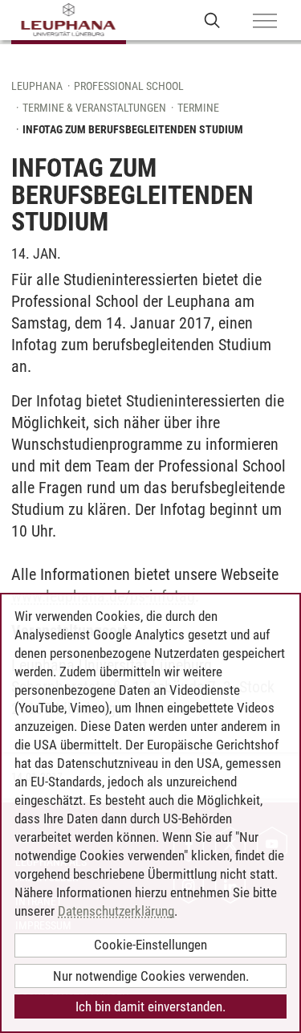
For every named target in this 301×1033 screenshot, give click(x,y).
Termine (198, 107)
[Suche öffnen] (212, 20)
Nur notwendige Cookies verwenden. (151, 976)
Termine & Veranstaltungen (94, 107)
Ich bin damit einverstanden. (150, 1006)
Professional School (129, 86)
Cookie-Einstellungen (150, 945)
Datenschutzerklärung (116, 911)
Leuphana (37, 86)
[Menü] (265, 21)
